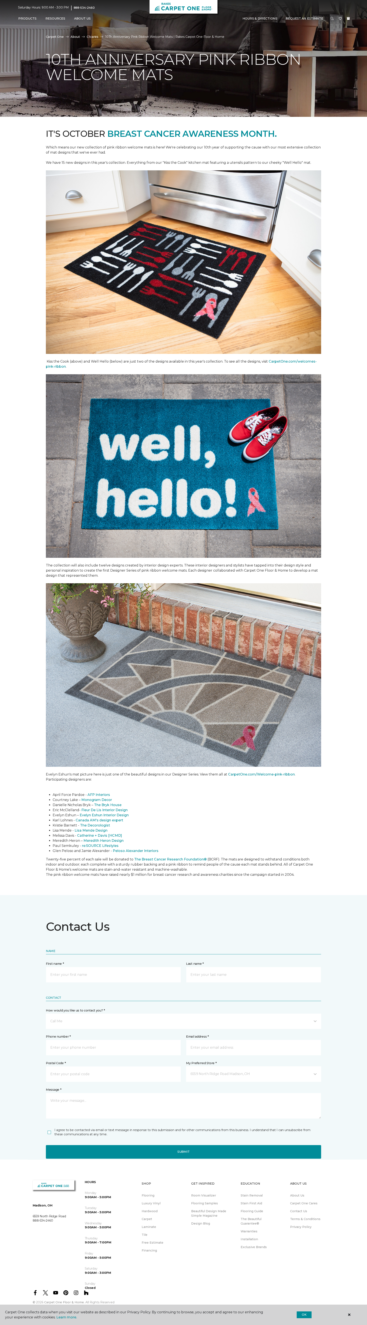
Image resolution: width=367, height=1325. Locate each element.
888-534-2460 (84, 8)
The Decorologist (95, 825)
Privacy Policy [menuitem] (301, 1227)
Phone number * (58, 1036)
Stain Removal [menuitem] (252, 1195)
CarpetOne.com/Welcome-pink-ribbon (261, 774)
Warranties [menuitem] (249, 1231)
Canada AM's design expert (99, 820)
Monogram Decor (96, 800)
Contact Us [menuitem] (298, 1211)
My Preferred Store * (201, 1063)
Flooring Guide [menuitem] (252, 1211)
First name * (55, 963)
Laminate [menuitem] (149, 1227)
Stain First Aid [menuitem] (251, 1203)
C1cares (92, 37)
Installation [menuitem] (249, 1239)
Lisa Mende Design (91, 830)
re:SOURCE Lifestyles (100, 846)
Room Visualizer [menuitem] (203, 1195)
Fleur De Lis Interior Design (104, 810)
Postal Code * (56, 1063)
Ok (304, 1315)
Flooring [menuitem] (148, 1195)
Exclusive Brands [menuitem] (254, 1247)
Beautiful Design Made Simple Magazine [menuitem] (208, 1213)
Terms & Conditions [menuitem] (305, 1219)
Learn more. (66, 1317)
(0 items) (348, 18)
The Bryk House (107, 805)
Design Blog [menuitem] (200, 1223)
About (75, 37)
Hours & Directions (260, 18)
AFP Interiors (99, 795)
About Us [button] (82, 18)
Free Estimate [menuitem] (152, 1242)
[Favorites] (340, 18)
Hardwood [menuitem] (150, 1211)
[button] (332, 18)
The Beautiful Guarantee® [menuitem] (251, 1221)
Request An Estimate (304, 18)
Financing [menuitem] (149, 1250)
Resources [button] (55, 18)
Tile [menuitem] (144, 1235)
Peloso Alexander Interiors (135, 851)
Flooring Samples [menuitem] (204, 1203)
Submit (183, 1152)
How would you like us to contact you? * (75, 1010)
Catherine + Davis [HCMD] (99, 835)
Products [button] (27, 18)
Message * (53, 1089)
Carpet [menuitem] (147, 1219)
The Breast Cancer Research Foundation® (170, 859)
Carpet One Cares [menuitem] (304, 1203)
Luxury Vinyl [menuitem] (151, 1203)
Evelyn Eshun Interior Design (104, 815)
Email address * (197, 1036)
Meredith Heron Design (103, 841)
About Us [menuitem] (297, 1195)
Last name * (195, 963)
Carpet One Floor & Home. (64, 1302)
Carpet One (55, 37)
